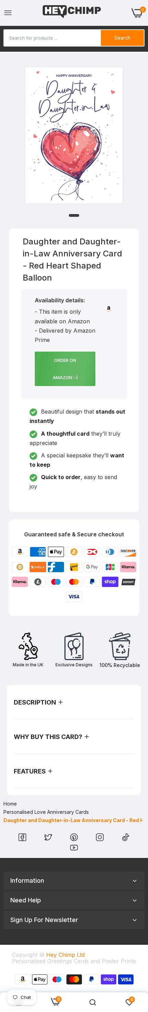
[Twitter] (49, 839)
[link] (92, 1002)
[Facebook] (23, 839)
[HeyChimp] (72, 13)
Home (10, 804)
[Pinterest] (75, 839)
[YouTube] (74, 849)
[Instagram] (101, 839)
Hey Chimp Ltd (65, 954)
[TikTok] (125, 839)
